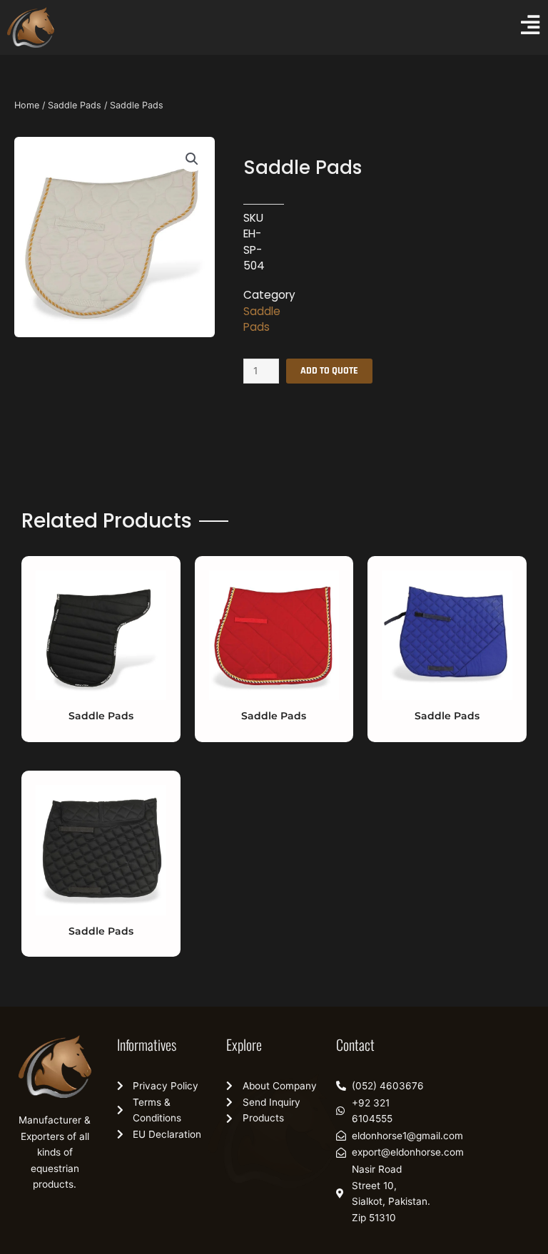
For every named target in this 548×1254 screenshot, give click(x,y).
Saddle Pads (74, 105)
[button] (192, 159)
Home (26, 105)
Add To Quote (329, 370)
